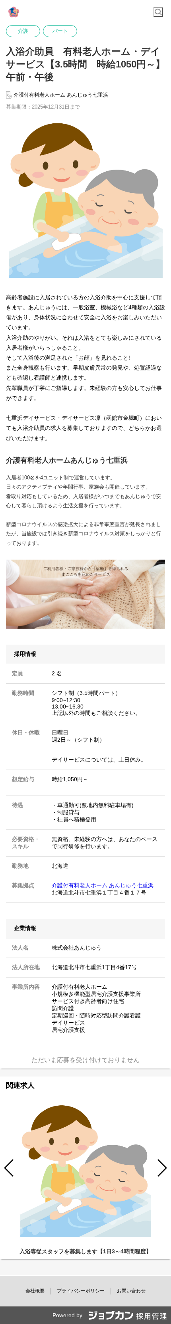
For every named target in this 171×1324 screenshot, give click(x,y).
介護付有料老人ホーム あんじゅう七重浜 (103, 885)
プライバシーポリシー (81, 1291)
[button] (161, 1168)
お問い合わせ (131, 1291)
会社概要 (35, 1291)
